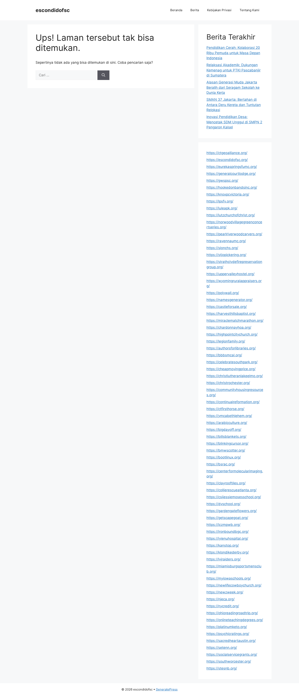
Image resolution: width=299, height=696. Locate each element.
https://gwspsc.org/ (222, 180)
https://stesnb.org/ (221, 668)
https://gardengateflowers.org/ (231, 511)
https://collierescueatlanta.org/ (231, 490)
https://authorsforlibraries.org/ (231, 348)
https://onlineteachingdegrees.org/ (234, 620)
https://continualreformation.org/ (233, 402)
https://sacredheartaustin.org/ (231, 641)
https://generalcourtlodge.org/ (231, 174)
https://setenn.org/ (221, 648)
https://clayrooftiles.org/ (226, 483)
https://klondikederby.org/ (227, 552)
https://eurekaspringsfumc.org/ (231, 167)
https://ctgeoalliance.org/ (226, 153)
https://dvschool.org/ (223, 504)
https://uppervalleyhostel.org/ (230, 274)
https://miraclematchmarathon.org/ (234, 320)
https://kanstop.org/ (222, 545)
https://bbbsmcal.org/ (224, 355)
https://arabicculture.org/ (226, 423)
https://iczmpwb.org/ (223, 525)
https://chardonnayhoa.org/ (228, 327)
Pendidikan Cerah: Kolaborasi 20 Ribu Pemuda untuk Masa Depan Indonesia (233, 53)
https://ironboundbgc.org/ (227, 532)
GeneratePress (167, 689)
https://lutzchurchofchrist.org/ (230, 215)
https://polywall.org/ (222, 293)
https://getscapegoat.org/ (227, 518)
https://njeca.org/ (220, 599)
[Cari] (103, 75)
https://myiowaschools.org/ (228, 578)
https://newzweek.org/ (224, 592)
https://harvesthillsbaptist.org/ (231, 314)
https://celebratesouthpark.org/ (232, 362)
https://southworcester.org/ (228, 661)
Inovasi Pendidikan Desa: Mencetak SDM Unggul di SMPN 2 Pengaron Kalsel (234, 122)
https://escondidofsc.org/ (227, 160)
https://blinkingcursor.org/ (227, 443)
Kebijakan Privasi (219, 10)
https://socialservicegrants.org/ (231, 654)
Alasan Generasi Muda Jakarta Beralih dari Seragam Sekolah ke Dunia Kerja (233, 87)
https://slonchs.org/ (222, 248)
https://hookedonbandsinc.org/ (231, 187)
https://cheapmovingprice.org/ (230, 369)
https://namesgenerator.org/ (229, 300)
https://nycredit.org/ (222, 606)
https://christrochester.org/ (228, 383)
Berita (194, 10)
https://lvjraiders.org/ (223, 559)
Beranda (176, 10)
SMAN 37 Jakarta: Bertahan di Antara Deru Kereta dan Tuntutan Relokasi (233, 104)
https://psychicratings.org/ (227, 634)
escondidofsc (53, 10)
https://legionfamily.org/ (225, 341)
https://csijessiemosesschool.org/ (233, 497)
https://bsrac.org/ (220, 464)
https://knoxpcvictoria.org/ (227, 194)
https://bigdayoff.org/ (223, 430)
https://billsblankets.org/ (226, 436)
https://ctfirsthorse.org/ (225, 409)
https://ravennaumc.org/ (226, 241)
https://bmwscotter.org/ (225, 450)
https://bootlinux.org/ (223, 457)
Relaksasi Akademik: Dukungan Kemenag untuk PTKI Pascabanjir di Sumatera (233, 70)
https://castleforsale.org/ (226, 307)
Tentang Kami (249, 10)
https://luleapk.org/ (221, 208)
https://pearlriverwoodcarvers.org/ (234, 234)
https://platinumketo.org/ (226, 627)
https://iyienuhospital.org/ (227, 538)
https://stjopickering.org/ (226, 255)
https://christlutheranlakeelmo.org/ (234, 376)
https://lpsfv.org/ (219, 201)
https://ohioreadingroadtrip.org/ (232, 613)
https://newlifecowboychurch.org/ (233, 585)
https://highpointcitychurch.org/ (232, 334)
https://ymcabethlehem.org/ (229, 416)
